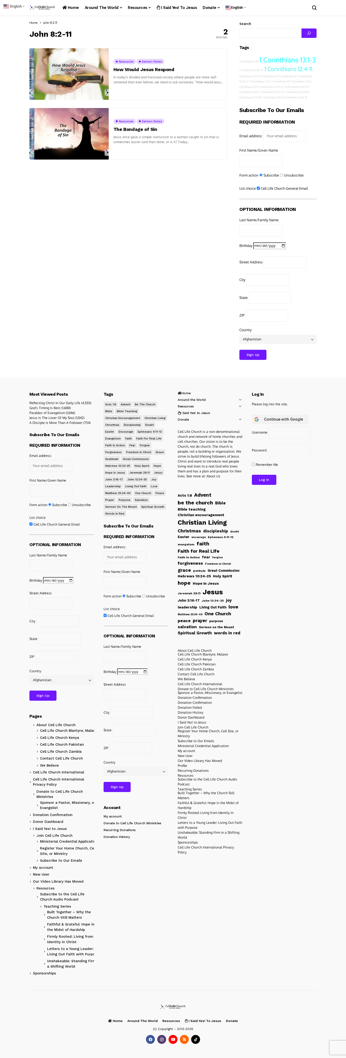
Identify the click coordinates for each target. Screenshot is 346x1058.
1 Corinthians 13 (280, 81)
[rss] (184, 1039)
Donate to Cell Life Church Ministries (59, 794)
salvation (141, 500)
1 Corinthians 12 (288, 76)
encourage (126, 431)
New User (41, 874)
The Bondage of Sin (135, 129)
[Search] (309, 33)
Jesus (158, 472)
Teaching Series (57, 906)
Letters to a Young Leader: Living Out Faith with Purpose (73, 951)
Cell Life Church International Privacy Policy (58, 782)
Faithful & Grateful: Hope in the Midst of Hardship (70, 927)
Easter (109, 431)
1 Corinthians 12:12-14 (296, 87)
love (154, 486)
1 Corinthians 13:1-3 (287, 59)
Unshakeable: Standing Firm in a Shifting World (73, 964)
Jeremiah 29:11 (139, 472)
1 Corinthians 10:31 (272, 97)
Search (245, 23)
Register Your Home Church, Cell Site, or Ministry (68, 851)
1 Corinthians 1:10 (248, 61)
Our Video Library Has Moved (58, 881)
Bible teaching (127, 411)
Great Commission (136, 459)
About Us (213, 476)
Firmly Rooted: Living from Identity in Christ (70, 939)
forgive (145, 445)
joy (153, 479)
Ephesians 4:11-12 (150, 431)
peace (160, 493)
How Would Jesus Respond (143, 69)
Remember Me (266, 465)
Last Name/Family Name (258, 220)
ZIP (241, 315)
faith (128, 438)
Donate (183, 419)
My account (43, 867)
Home (33, 22)
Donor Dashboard (48, 822)
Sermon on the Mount (121, 506)
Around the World (191, 400)
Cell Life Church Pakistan (62, 744)
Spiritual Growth (152, 506)
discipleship (132, 424)
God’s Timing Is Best (44, 408)
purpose (124, 500)
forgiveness (113, 452)
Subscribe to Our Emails (61, 860)
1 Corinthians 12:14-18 (296, 92)
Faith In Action (115, 445)
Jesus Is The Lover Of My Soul (51, 418)
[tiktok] (195, 1039)
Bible (108, 411)
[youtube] (173, 1039)
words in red (114, 513)
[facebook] (150, 1039)
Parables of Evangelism (47, 413)
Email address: (250, 136)
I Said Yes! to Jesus (50, 829)
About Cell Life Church (56, 725)
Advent (125, 404)
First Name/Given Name (258, 150)
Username (259, 432)
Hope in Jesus (115, 472)
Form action (248, 175)
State (243, 297)
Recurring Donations (120, 830)
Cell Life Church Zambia (61, 751)
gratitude (111, 459)
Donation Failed (190, 707)
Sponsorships (44, 973)
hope (157, 465)
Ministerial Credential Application (69, 841)
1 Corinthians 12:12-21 (295, 97)
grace (160, 452)
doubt (149, 424)
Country (245, 330)
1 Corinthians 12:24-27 (270, 87)
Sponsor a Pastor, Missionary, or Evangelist (67, 805)
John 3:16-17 (114, 479)
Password (259, 450)
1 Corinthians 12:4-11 (288, 68)
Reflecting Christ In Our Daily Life (54, 403)
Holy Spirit (142, 465)
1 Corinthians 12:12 (300, 81)
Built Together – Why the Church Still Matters (69, 915)
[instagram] (161, 1039)
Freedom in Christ (138, 452)
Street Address (251, 262)
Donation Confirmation (52, 815)
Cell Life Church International (58, 772)
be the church (145, 404)
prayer (109, 500)
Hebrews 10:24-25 (117, 465)
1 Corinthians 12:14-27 (271, 92)
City (242, 280)
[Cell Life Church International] (42, 7)
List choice (247, 188)
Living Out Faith (135, 486)
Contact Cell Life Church (61, 758)
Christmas (112, 424)
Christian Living (155, 418)
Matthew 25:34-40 (118, 493)
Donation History (117, 837)
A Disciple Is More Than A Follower (55, 423)
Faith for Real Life (148, 438)
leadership (113, 486)
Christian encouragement (122, 418)
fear (132, 445)
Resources (45, 888)
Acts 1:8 (110, 404)
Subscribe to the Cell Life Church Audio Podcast (62, 897)
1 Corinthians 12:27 (260, 81)
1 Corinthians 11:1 (269, 76)
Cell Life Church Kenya (59, 738)
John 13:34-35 (137, 479)
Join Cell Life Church (54, 835)
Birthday (245, 245)
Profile (182, 766)
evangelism (113, 438)
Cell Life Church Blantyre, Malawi (68, 730)
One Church (143, 493)
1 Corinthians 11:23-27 (251, 70)
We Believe (49, 765)
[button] (236, 7)
